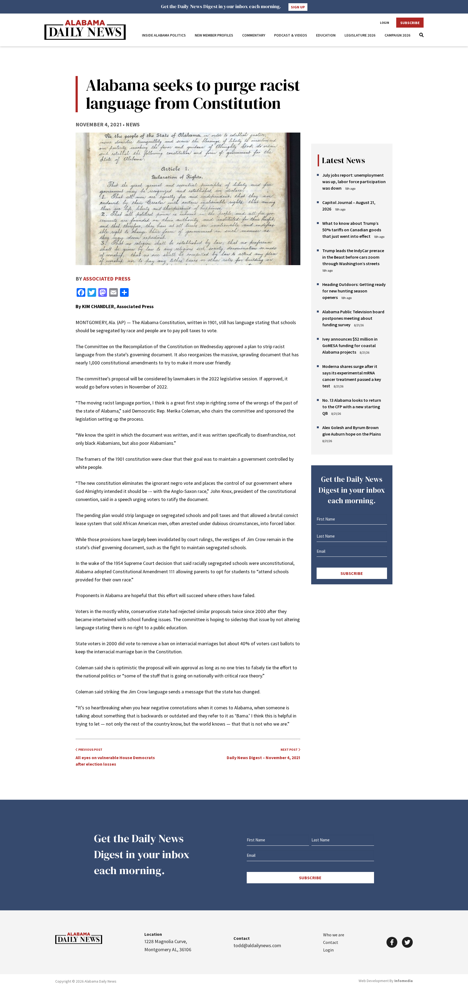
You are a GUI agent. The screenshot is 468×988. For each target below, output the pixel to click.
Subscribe (410, 22)
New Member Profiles (214, 35)
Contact (330, 942)
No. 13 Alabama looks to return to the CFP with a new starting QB (351, 406)
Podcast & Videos (290, 35)
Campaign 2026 (398, 35)
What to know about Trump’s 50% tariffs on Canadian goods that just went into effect (351, 229)
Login (384, 23)
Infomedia (403, 980)
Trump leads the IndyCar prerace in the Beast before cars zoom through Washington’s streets (353, 257)
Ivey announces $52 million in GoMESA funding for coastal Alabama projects (350, 345)
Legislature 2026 (360, 35)
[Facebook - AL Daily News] (391, 942)
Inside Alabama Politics (164, 35)
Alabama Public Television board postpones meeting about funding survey (353, 318)
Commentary (253, 35)
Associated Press (107, 278)
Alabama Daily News (85, 30)
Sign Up (298, 7)
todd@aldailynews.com (257, 945)
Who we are (333, 934)
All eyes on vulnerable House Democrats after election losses (115, 757)
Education (326, 35)
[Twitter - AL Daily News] (407, 942)
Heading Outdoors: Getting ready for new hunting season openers (354, 291)
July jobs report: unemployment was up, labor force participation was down (354, 181)
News (133, 124)
